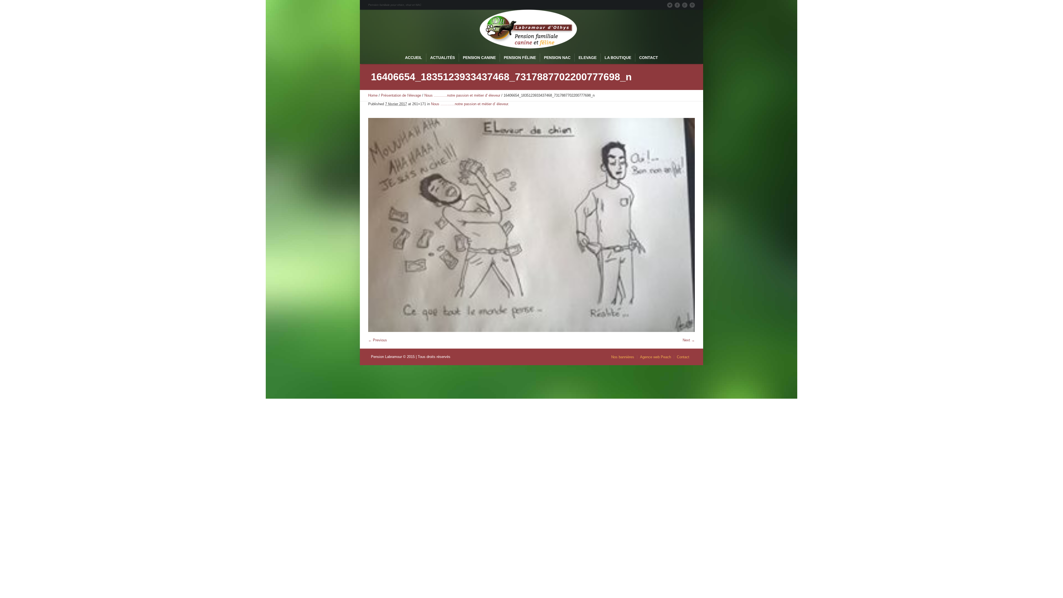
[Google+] (684, 5)
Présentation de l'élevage (401, 95)
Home (373, 95)
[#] (692, 5)
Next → (689, 340)
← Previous (377, 340)
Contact (683, 357)
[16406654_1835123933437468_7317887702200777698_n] (531, 225)
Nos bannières (622, 357)
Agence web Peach (655, 357)
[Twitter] (669, 5)
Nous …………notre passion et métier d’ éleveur (469, 104)
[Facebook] (677, 5)
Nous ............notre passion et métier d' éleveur (462, 95)
